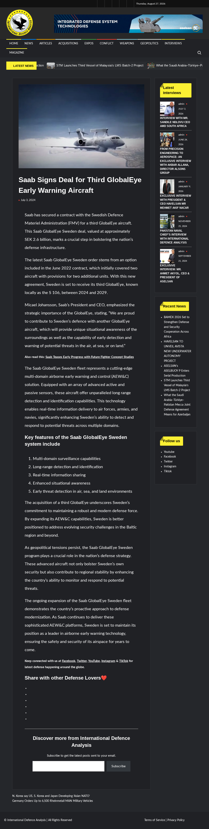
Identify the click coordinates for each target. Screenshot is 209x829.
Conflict (106, 43)
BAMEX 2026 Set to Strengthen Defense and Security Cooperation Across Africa (176, 327)
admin (181, 104)
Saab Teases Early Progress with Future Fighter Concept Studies (90, 357)
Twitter (82, 661)
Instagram (108, 661)
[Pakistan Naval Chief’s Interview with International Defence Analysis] (167, 221)
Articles (45, 43)
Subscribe (118, 766)
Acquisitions (68, 43)
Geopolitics (149, 43)
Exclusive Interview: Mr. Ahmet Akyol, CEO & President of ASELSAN (174, 273)
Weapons (127, 43)
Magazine (16, 52)
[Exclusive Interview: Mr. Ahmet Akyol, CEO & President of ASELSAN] (167, 256)
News (28, 43)
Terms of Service (154, 820)
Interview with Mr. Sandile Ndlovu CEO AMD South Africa (175, 122)
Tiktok (168, 471)
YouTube (94, 661)
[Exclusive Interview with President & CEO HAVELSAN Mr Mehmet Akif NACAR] (167, 186)
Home (13, 43)
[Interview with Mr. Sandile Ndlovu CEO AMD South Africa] (167, 108)
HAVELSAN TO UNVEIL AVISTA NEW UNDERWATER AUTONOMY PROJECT (177, 351)
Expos (88, 43)
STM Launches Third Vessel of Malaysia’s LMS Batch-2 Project (86, 65)
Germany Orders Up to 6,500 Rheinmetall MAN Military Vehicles (52, 801)
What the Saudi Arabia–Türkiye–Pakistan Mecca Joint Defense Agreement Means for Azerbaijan (177, 405)
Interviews (173, 43)
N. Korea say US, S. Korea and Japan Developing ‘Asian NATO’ (51, 796)
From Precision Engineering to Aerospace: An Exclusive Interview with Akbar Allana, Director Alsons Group (175, 160)
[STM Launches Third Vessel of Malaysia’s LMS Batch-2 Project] (38, 65)
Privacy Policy (176, 820)
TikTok (123, 661)
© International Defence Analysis (25, 820)
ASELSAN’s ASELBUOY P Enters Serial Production (176, 371)
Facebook (68, 661)
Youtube (169, 452)
